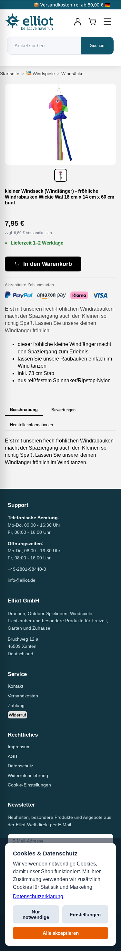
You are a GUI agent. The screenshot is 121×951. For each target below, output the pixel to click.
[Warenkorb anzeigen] (92, 21)
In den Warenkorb (47, 264)
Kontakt (15, 686)
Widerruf (17, 714)
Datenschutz (20, 765)
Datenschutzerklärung (38, 896)
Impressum (19, 746)
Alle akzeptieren (61, 933)
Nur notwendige (36, 914)
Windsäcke (72, 73)
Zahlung (16, 705)
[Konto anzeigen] (77, 21)
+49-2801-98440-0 (27, 569)
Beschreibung (24, 409)
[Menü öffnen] (107, 21)
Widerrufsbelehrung (28, 775)
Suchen (97, 45)
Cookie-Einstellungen (29, 784)
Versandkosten (23, 695)
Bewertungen (63, 409)
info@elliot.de (21, 580)
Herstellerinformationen (31, 424)
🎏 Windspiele (40, 73)
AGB (12, 756)
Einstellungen (85, 914)
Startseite (9, 73)
